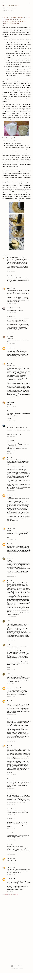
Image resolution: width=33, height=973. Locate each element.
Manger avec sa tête (12, 688)
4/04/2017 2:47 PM (11, 840)
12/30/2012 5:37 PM (11, 616)
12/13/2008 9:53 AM (11, 312)
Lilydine (9, 440)
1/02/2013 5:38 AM (11, 640)
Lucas (8, 833)
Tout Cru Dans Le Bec (10, 5)
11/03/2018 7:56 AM (11, 854)
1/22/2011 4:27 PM (11, 436)
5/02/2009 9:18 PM (11, 343)
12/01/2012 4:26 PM (11, 553)
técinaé (9, 347)
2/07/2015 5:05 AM (11, 814)
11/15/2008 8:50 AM (11, 303)
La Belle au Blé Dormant (13, 257)
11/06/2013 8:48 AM (11, 774)
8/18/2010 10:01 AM (11, 397)
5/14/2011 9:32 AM (11, 490)
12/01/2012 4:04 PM (11, 539)
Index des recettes (9, 10)
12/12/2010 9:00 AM (11, 420)
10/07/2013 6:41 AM (11, 714)
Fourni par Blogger (18, 965)
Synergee (21, 968)
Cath (8, 558)
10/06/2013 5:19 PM (11, 696)
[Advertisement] (16, 909)
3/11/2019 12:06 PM (11, 863)
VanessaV (9, 288)
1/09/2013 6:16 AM (11, 683)
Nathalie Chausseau (12, 308)
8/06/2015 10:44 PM (11, 828)
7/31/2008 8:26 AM (11, 284)
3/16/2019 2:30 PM (11, 891)
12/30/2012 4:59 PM (11, 576)
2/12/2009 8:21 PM (11, 332)
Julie (8, 363)
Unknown (9, 495)
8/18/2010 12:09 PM (11, 406)
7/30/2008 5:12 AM (11, 271)
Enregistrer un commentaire (10, 894)
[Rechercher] (30, 2)
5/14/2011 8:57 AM (11, 453)
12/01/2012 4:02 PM (11, 524)
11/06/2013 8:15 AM (11, 741)
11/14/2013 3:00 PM (11, 788)
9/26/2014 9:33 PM (11, 804)
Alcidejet (9, 425)
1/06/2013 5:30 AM (11, 669)
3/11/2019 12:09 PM (11, 874)
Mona (8, 336)
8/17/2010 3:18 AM (11, 359)
